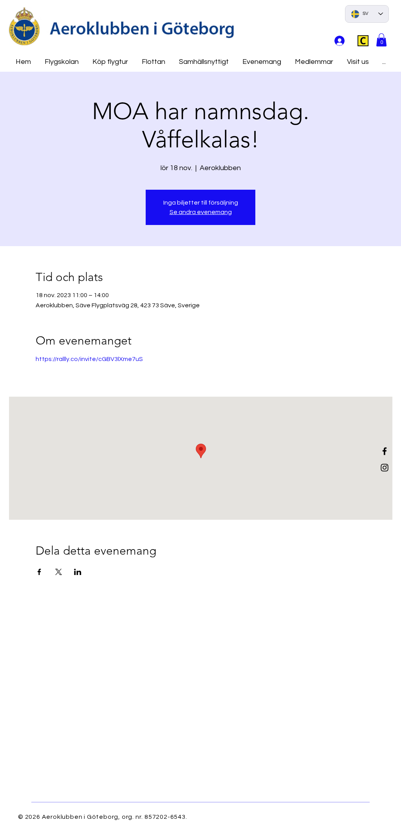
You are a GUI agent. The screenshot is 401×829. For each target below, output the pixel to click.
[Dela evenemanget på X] (58, 572)
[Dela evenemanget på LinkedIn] (77, 572)
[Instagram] (384, 468)
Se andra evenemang (201, 212)
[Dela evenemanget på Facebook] (39, 572)
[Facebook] (384, 451)
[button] (381, 39)
